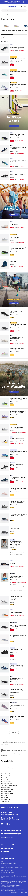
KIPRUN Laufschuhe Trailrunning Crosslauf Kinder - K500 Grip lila (18, 412)
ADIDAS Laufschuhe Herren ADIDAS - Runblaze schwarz (17, 465)
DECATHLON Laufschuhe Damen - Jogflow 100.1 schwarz (18, 325)
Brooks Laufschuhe (6, 781)
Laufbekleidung (16, 753)
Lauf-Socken (4, 771)
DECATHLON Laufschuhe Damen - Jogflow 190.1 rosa (18, 489)
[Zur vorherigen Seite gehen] (8, 732)
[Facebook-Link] (2, 837)
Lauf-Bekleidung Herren (7, 793)
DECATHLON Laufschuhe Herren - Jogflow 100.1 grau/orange (18, 426)
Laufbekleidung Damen (7, 773)
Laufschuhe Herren (6, 30)
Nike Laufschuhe (5, 797)
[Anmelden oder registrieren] (21, 6)
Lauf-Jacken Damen (6, 791)
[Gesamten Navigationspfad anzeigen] (1, 14)
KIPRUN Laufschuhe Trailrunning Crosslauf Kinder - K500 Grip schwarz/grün (18, 248)
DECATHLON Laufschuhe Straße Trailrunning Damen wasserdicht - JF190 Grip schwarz (18, 625)
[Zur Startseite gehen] (12, 6)
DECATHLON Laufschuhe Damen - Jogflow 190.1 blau (18, 636)
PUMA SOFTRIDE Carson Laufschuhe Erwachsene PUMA (17, 650)
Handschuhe (4, 777)
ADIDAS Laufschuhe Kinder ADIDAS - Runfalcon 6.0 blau (17, 666)
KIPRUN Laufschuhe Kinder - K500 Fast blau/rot (18, 717)
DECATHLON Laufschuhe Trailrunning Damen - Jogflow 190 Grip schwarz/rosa (18, 691)
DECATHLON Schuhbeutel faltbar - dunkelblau (18, 260)
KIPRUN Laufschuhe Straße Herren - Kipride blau (18, 452)
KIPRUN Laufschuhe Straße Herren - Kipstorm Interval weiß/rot (18, 611)
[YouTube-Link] (5, 837)
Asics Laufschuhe (5, 799)
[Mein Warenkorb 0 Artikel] (25, 6)
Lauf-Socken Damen (6, 764)
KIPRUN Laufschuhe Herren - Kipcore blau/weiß (17, 135)
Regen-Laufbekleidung (7, 767)
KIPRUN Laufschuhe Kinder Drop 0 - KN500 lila (18, 85)
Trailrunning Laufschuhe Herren (9, 785)
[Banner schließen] (25, 2)
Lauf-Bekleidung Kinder (7, 783)
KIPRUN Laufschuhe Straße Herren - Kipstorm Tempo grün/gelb (18, 399)
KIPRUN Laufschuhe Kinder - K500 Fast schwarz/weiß (18, 527)
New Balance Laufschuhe (7, 789)
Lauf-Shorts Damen (6, 779)
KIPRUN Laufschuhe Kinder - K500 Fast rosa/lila (18, 349)
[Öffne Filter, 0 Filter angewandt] (3, 37)
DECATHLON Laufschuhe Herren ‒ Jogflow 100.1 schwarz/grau (18, 59)
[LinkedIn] (11, 837)
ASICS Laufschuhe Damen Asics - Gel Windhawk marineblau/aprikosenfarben (18, 149)
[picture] (4, 48)
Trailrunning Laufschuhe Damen (9, 766)
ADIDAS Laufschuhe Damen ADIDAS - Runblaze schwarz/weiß (18, 173)
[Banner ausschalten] (23, 2)
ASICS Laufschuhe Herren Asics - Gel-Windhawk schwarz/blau (18, 46)
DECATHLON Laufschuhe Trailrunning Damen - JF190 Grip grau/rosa (18, 598)
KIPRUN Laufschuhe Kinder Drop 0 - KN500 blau (18, 72)
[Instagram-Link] (8, 837)
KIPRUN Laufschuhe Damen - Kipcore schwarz (17, 679)
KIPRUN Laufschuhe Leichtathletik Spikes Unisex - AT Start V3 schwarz (18, 311)
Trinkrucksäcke (5, 801)
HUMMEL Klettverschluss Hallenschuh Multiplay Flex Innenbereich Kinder (16, 543)
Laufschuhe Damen (16, 30)
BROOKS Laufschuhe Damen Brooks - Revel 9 (17, 223)
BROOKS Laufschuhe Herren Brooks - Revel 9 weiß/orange (17, 439)
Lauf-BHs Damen (5, 795)
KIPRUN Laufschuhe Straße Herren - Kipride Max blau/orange (18, 515)
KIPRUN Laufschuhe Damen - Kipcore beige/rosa (17, 338)
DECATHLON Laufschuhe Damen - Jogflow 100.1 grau (18, 236)
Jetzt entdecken (14, 126)
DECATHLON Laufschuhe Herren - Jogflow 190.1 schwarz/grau (18, 502)
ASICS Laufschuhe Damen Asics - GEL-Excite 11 (18, 562)
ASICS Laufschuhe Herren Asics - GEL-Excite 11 (18, 478)
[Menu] (3, 6)
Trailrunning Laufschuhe (7, 775)
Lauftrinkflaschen (5, 787)
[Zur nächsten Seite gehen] (19, 732)
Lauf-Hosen (4, 769)
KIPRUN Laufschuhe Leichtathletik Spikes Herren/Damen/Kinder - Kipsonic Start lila (18, 705)
